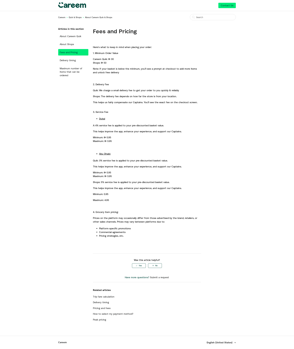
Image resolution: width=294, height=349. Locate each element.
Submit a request (159, 277)
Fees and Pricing (69, 52)
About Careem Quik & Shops (98, 17)
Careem (61, 17)
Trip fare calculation (103, 296)
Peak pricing (99, 319)
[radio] (139, 265)
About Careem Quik (70, 36)
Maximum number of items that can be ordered (71, 72)
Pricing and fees (102, 308)
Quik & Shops (75, 17)
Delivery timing (68, 60)
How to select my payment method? (113, 313)
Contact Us (227, 5)
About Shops (67, 44)
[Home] (72, 7)
